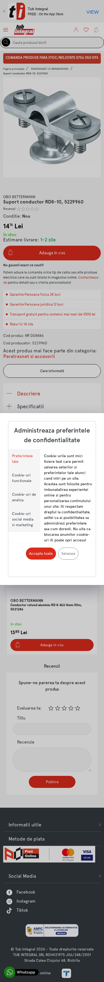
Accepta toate (41, 553)
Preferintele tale (22, 459)
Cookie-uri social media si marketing (22, 519)
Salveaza (68, 553)
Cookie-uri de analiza (24, 497)
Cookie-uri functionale (21, 478)
